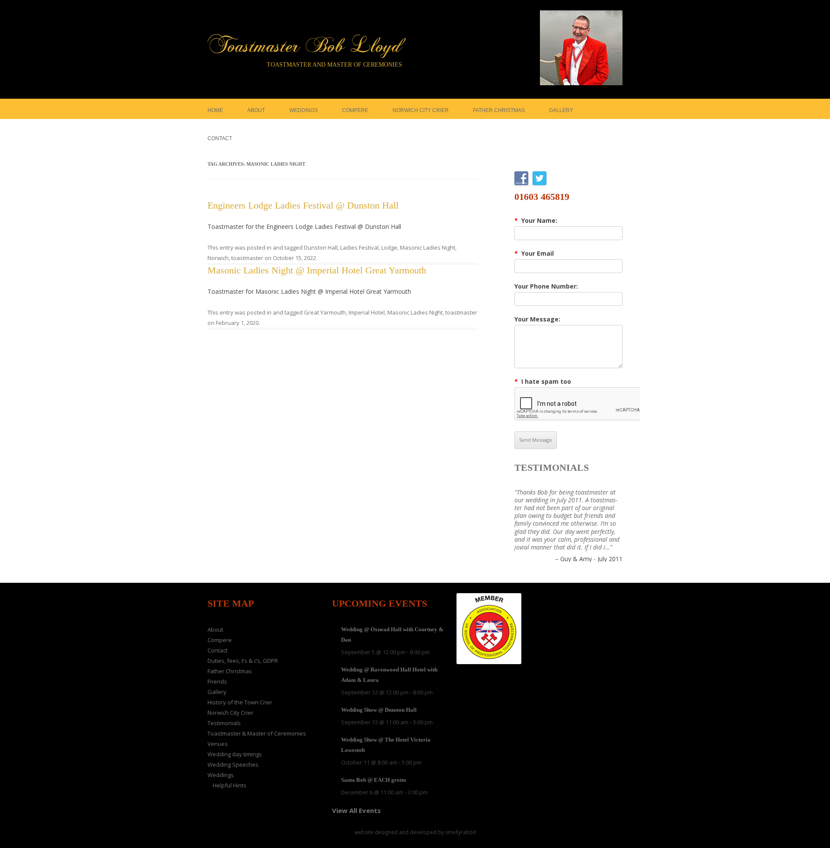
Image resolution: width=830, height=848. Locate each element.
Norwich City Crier (421, 110)
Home (215, 110)
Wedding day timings (235, 754)
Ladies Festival (359, 247)
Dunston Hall (321, 247)
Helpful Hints (229, 785)
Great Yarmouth (325, 312)
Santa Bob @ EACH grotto (373, 780)
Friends (217, 681)
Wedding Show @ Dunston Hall (379, 710)
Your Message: (537, 319)
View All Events (356, 810)
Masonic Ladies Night (427, 247)
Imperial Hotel (366, 312)
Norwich (218, 258)
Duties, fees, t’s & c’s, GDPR (243, 661)
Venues (218, 744)
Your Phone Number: (546, 286)
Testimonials (551, 467)
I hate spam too (542, 382)
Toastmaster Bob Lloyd (305, 46)
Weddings (303, 110)
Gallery (561, 110)
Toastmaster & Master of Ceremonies (257, 733)
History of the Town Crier (240, 702)
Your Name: (535, 221)
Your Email (534, 254)
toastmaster (247, 258)
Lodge (389, 247)
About (256, 110)
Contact (220, 138)
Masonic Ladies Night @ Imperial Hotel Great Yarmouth (317, 270)
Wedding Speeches (233, 764)
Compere (355, 110)
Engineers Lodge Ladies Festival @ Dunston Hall (303, 205)
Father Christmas (499, 110)
